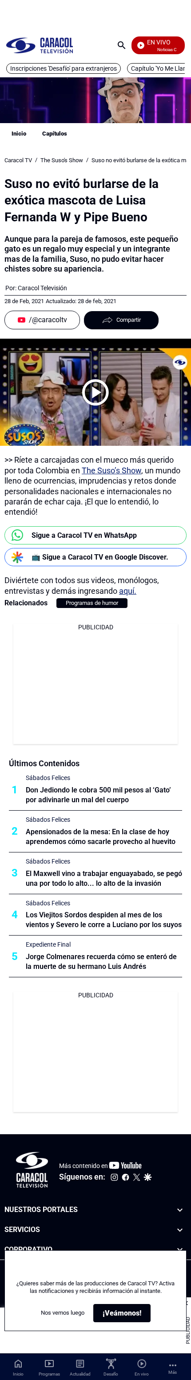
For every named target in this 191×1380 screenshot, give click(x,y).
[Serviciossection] (180, 1230)
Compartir (128, 319)
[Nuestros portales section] (180, 1210)
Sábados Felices (48, 777)
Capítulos (54, 133)
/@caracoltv (48, 320)
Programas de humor (92, 603)
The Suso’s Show (111, 470)
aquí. (127, 591)
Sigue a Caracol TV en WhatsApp (84, 535)
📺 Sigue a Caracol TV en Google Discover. (100, 557)
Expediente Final (48, 944)
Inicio (19, 133)
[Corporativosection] (180, 1250)
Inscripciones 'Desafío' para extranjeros (63, 68)
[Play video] (95, 392)
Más (172, 1372)
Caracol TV (18, 160)
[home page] (39, 45)
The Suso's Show (61, 160)
